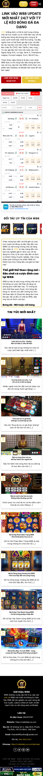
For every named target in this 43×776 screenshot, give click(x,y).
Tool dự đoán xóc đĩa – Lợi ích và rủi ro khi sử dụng (21, 381)
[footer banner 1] (21, 769)
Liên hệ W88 (8, 759)
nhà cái (7, 697)
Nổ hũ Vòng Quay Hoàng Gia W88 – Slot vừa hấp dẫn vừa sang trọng (21, 574)
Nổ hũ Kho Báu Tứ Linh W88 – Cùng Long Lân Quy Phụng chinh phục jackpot (21, 652)
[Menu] (39, 4)
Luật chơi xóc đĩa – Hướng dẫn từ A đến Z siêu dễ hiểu (21, 342)
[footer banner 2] (21, 774)
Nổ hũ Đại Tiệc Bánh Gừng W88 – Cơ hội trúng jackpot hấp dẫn (21, 613)
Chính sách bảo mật (21, 761)
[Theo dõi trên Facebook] (15, 750)
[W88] (9, 4)
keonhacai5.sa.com (21, 208)
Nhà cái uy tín (22, 766)
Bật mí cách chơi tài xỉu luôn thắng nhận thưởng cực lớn (22, 497)
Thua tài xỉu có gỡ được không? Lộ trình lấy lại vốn (21, 420)
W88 (3, 32)
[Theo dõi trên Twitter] (19, 750)
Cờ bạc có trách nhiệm (21, 764)
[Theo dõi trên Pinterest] (23, 750)
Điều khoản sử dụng (28, 759)
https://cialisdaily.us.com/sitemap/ (25, 744)
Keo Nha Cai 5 (25, 739)
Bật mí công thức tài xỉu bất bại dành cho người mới (21, 458)
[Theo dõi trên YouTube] (28, 750)
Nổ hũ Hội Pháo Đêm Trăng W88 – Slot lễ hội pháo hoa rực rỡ (21, 536)
